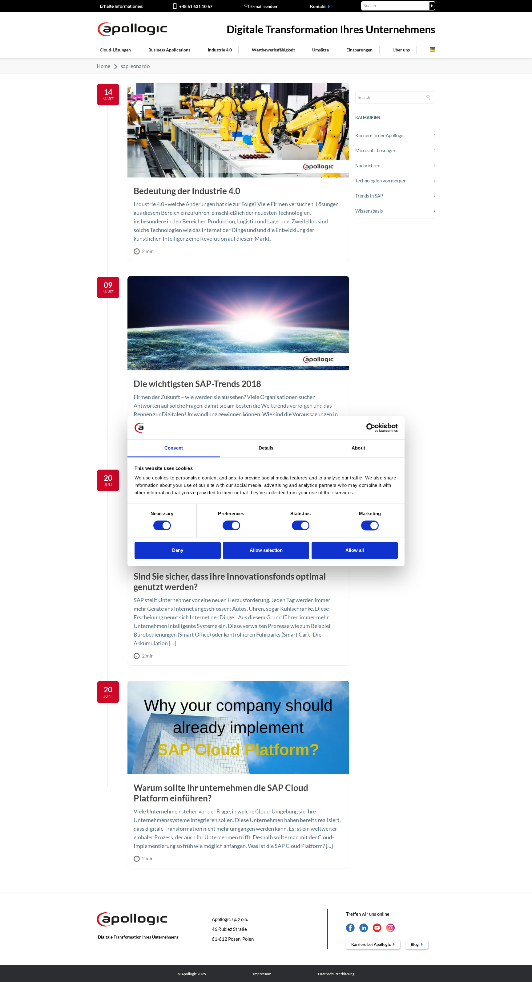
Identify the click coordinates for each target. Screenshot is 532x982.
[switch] (231, 525)
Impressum (262, 974)
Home (104, 66)
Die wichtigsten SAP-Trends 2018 (197, 383)
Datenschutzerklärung (336, 974)
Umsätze (320, 49)
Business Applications (169, 49)
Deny (177, 550)
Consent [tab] (173, 448)
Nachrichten (367, 165)
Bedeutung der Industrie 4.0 (187, 190)
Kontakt (318, 6)
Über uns (401, 49)
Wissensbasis (369, 211)
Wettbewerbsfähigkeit (273, 49)
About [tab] (358, 448)
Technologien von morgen (380, 180)
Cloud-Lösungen (115, 49)
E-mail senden (263, 6)
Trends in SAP (369, 195)
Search (432, 5)
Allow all (354, 550)
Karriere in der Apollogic (380, 135)
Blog (415, 944)
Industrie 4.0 (220, 49)
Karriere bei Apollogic (371, 944)
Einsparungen (359, 49)
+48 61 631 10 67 (195, 6)
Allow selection (266, 550)
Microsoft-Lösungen (375, 150)
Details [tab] (266, 448)
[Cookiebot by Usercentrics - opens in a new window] (371, 427)
